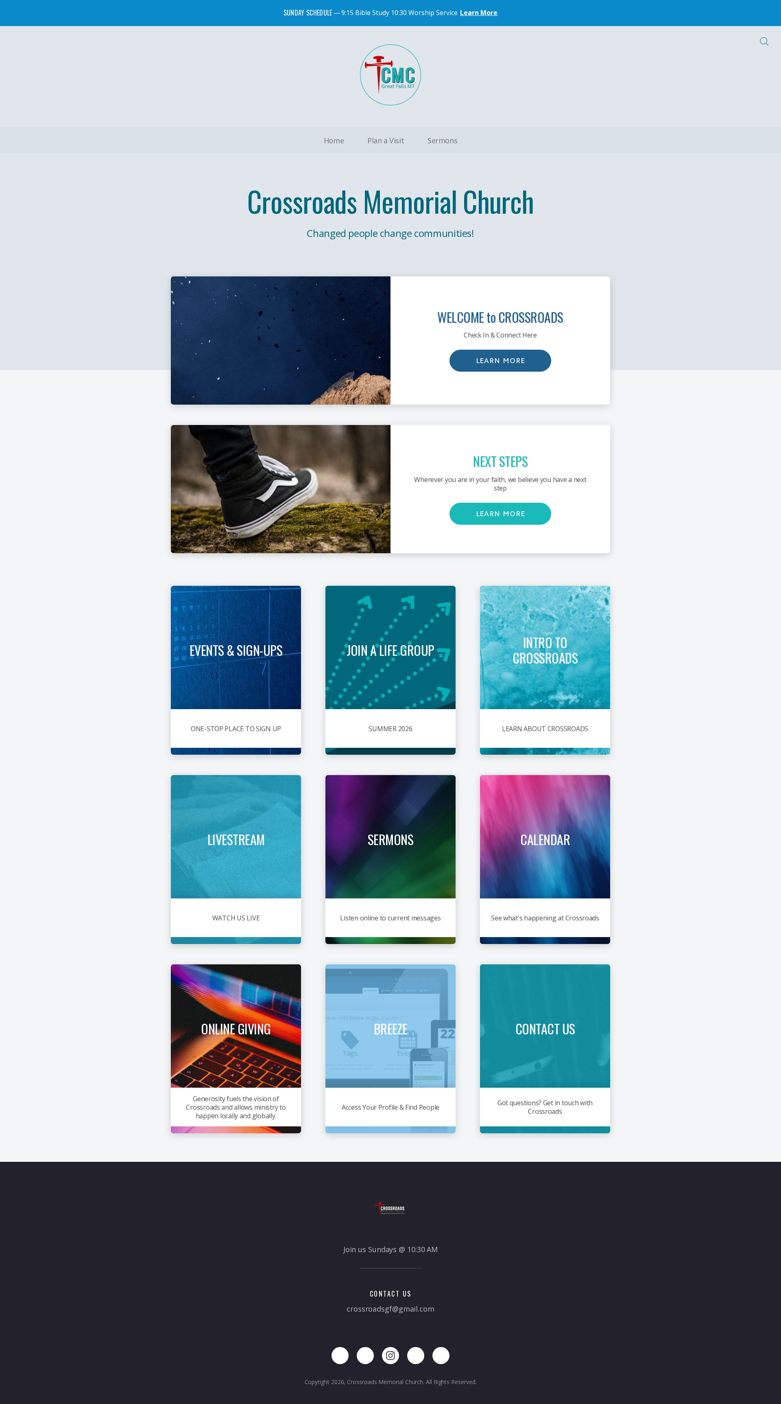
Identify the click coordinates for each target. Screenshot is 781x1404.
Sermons (442, 140)
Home (334, 140)
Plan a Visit (385, 140)
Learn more (500, 361)
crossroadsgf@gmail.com (390, 1309)
